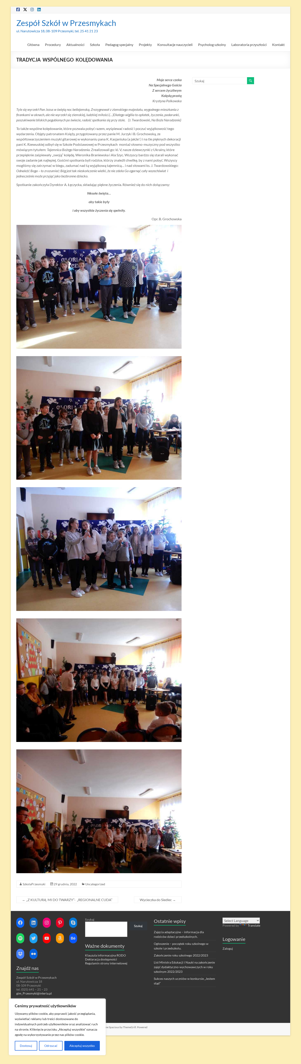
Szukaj (89, 919)
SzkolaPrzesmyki (34, 884)
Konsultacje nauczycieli (175, 44)
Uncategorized (95, 884)
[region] (57, 1026)
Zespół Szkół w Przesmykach (66, 23)
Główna (33, 44)
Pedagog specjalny (119, 44)
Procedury (53, 44)
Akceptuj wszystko (82, 1046)
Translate (254, 925)
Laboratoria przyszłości (249, 44)
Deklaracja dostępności (101, 959)
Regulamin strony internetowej (106, 963)
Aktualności (75, 44)
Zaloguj (228, 948)
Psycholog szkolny (212, 44)
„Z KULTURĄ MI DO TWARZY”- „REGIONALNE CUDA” (67, 900)
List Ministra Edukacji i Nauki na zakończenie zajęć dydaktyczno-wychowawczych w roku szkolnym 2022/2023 (184, 966)
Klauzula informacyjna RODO (105, 955)
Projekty (145, 44)
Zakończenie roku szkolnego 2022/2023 (181, 955)
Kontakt (278, 44)
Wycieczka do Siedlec (158, 900)
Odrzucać (51, 1046)
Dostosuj (26, 1046)
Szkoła (95, 44)
